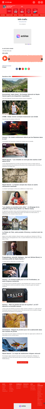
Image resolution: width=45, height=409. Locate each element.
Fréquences (4, 391)
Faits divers (28, 15)
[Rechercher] (39, 2)
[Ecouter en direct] (42, 2)
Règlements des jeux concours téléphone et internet (40, 402)
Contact (4, 385)
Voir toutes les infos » (22, 362)
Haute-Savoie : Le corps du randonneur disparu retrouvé (21, 353)
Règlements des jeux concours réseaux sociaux (40, 389)
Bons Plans (9, 15)
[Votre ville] (34, 2)
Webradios (36, 15)
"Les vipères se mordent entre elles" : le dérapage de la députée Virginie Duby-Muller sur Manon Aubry (20, 207)
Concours (18, 388)
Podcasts (25, 385)
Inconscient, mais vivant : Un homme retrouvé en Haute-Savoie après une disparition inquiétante (21, 95)
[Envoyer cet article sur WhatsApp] (25, 69)
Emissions (18, 386)
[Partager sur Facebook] (16, 69)
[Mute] (22, 6)
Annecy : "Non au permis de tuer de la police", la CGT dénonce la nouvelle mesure (20, 305)
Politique (20, 15)
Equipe (3, 386)
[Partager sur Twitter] (19, 69)
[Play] (1, 10)
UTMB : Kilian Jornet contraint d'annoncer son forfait (20, 116)
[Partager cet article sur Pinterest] (22, 69)
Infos (15, 15)
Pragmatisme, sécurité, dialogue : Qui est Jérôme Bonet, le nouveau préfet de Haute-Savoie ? (22, 258)
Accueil (3, 15)
